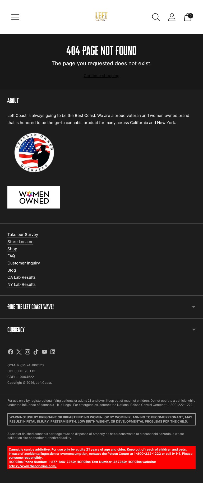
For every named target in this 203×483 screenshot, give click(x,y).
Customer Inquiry (23, 263)
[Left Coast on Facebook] (10, 353)
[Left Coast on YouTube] (44, 353)
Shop (12, 248)
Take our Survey (22, 234)
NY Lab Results (21, 284)
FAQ (11, 255)
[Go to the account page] (171, 17)
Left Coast (43, 383)
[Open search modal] (156, 17)
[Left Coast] (101, 17)
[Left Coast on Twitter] (19, 353)
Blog (11, 270)
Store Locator (20, 241)
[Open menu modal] (15, 17)
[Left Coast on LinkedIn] (53, 353)
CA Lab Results (21, 277)
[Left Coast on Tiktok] (36, 353)
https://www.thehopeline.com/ (33, 466)
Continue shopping (101, 75)
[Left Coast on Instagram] (27, 353)
